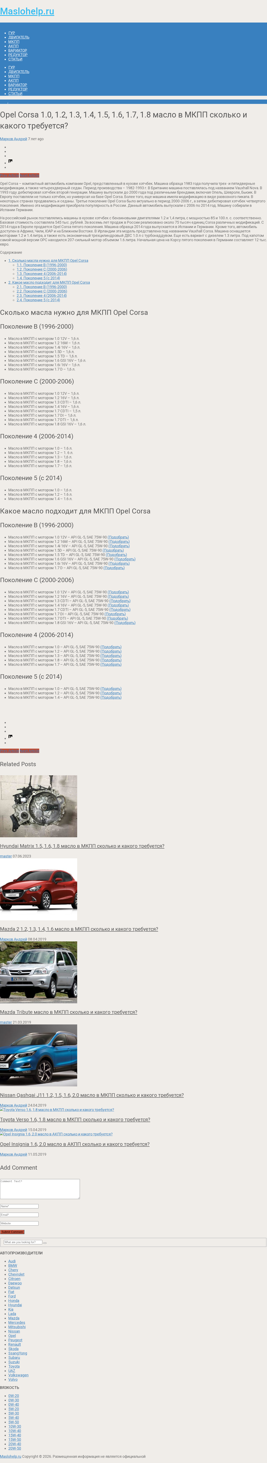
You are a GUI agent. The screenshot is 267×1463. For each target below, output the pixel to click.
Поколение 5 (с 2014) (38, 278)
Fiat (11, 1292)
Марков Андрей (13, 139)
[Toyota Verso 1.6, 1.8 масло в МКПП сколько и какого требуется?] (133, 1109)
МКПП (13, 41)
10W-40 (14, 1431)
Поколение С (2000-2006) (42, 269)
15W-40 (14, 1435)
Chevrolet (16, 1274)
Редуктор (18, 55)
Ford (12, 1296)
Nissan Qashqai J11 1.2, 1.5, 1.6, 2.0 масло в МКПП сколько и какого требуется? (92, 1095)
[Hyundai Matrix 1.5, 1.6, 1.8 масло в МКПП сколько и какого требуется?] (133, 806)
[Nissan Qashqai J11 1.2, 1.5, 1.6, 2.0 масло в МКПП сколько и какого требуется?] (133, 1055)
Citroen (14, 1278)
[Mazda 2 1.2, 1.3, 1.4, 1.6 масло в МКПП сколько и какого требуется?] (133, 889)
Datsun (14, 1287)
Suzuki (14, 1362)
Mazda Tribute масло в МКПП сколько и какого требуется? (68, 1012)
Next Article (29, 175)
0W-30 (13, 1400)
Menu (4, 25)
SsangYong (17, 1353)
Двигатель (18, 37)
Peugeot (15, 1340)
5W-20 (13, 1409)
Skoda (13, 1349)
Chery (13, 1270)
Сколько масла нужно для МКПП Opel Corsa (48, 260)
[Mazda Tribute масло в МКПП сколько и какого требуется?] (133, 972)
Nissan (14, 1331)
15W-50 (14, 1439)
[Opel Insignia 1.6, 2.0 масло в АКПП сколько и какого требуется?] (133, 1134)
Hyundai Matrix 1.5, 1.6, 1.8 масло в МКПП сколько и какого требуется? (82, 846)
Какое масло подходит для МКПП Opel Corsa (49, 282)
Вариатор (17, 50)
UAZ (11, 1370)
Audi (12, 1261)
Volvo (13, 1379)
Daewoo (15, 1283)
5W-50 (13, 1422)
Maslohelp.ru (27, 11)
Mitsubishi (17, 1327)
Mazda (13, 1318)
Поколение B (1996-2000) (42, 265)
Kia (10, 1309)
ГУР (11, 33)
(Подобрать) (118, 537)
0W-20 (13, 1396)
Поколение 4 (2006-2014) (42, 273)
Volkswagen (18, 1375)
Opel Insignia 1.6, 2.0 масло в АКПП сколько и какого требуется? (75, 1144)
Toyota (14, 1366)
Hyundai (15, 1305)
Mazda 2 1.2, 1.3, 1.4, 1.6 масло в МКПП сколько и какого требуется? (79, 929)
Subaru (14, 1357)
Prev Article (9, 175)
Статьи (15, 59)
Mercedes (16, 1322)
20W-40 (14, 1444)
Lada (12, 1314)
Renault (14, 1344)
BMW (12, 1265)
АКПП (13, 46)
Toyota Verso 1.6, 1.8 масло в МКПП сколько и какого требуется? (75, 1119)
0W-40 (13, 1404)
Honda (13, 1300)
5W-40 (13, 1417)
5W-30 (13, 1413)
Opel (4, 102)
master (6, 856)
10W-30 (14, 1426)
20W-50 (14, 1448)
